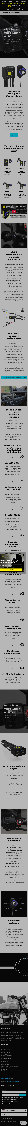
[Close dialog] (23, 555)
